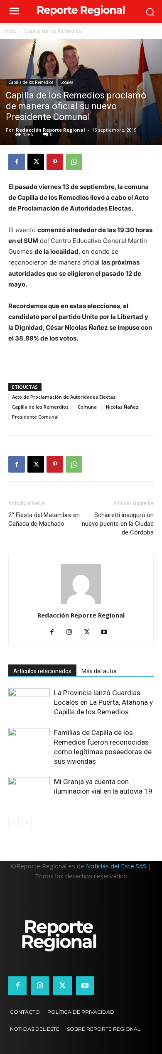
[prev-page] (13, 822)
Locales (66, 82)
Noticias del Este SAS (116, 866)
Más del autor (99, 671)
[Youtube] (107, 632)
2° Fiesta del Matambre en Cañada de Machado (44, 519)
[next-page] (27, 822)
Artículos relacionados (42, 671)
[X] (35, 162)
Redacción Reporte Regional (50, 130)
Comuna (87, 407)
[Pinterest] (55, 162)
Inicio (10, 30)
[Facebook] (16, 162)
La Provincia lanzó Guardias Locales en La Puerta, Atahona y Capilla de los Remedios (103, 702)
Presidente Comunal (35, 417)
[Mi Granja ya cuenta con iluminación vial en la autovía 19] (29, 791)
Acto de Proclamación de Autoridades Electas (63, 397)
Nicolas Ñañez (122, 407)
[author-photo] (81, 603)
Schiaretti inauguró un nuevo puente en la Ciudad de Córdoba (118, 523)
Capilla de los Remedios (53, 30)
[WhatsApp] (74, 162)
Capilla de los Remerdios (40, 407)
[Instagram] (72, 632)
